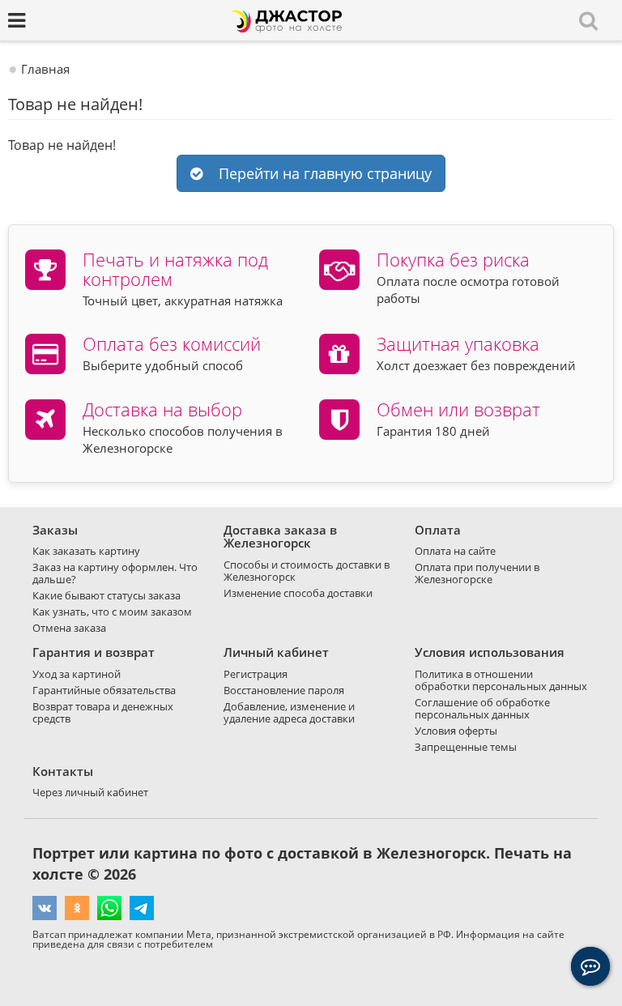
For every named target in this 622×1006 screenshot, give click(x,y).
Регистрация (256, 674)
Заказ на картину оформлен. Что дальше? (115, 573)
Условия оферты (456, 730)
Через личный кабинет (90, 792)
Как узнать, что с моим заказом (112, 611)
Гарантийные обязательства (104, 690)
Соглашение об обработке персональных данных (482, 708)
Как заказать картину (86, 550)
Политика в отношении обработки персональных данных (501, 680)
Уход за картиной (76, 674)
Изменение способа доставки (298, 593)
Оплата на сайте (455, 550)
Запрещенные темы (466, 747)
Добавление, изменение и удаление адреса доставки (289, 712)
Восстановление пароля (284, 690)
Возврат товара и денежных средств (102, 712)
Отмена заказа (69, 627)
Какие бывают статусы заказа (106, 595)
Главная (45, 69)
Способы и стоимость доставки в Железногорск (307, 570)
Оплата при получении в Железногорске (477, 573)
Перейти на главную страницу (321, 173)
